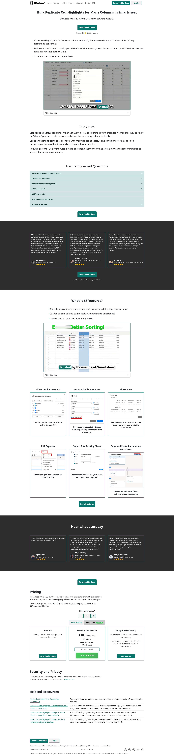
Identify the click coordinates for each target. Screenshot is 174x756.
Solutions (96, 746)
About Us (79, 3)
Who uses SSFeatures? (40, 204)
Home (49, 3)
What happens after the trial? (42, 199)
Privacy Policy (64, 746)
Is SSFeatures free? (38, 189)
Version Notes (106, 746)
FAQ (93, 3)
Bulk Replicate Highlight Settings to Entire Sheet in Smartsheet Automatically (47, 713)
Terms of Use (75, 746)
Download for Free (121, 3)
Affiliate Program (52, 746)
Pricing (64, 3)
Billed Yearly (94, 623)
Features (56, 3)
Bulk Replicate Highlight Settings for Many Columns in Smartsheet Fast (47, 720)
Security (71, 3)
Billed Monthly (76, 623)
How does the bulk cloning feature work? (46, 173)
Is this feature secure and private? (44, 184)
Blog (89, 746)
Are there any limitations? (41, 179)
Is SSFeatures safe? (38, 194)
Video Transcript (51, 113)
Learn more (69, 679)
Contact (87, 3)
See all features (87, 504)
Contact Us (126, 656)
